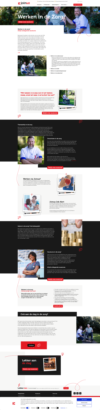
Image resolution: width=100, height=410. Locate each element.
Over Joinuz (64, 4)
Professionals (47, 4)
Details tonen (63, 407)
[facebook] (75, 393)
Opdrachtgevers (55, 4)
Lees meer (74, 160)
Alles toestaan (84, 399)
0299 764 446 (47, 388)
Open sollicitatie (78, 4)
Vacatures (39, 4)
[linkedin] (80, 393)
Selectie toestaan (84, 402)
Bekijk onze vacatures (26, 22)
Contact (31, 345)
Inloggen (80, 1)
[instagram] (77, 393)
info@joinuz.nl (56, 388)
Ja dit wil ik (58, 306)
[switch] (37, 408)
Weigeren (84, 405)
